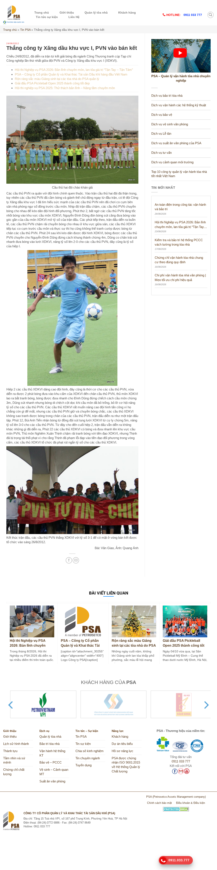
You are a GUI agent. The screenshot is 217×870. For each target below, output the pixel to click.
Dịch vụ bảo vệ (161, 114)
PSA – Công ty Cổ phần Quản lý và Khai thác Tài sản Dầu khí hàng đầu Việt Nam (71, 74)
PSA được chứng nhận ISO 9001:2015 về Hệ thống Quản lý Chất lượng (126, 765)
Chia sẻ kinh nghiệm (89, 751)
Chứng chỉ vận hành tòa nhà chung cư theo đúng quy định (179, 260)
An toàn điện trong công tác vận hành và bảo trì (180, 207)
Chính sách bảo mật (159, 802)
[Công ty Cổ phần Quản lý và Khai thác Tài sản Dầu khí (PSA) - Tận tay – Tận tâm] (13, 15)
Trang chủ (41, 12)
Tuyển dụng (83, 765)
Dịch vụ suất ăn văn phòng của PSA (176, 143)
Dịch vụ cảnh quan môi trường (172, 162)
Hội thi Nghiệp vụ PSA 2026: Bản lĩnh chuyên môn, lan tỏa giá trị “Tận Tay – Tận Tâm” (74, 69)
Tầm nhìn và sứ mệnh (14, 760)
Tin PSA (25, 29)
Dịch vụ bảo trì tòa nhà (166, 95)
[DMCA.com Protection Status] (176, 807)
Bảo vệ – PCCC (50, 762)
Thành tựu (10, 751)
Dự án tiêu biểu (122, 744)
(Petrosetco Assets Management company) (179, 796)
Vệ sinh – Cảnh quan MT (53, 772)
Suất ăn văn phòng (52, 781)
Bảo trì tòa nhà (49, 744)
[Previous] (11, 705)
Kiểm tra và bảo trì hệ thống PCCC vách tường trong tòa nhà (179, 242)
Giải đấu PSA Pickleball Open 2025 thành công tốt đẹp (52, 83)
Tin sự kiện (83, 744)
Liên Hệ (73, 17)
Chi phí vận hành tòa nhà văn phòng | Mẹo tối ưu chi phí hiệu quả (180, 277)
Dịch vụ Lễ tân (161, 133)
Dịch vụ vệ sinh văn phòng (169, 124)
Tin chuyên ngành (87, 758)
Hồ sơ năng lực (122, 751)
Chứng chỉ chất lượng (13, 772)
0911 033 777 (181, 761)
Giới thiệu (67, 12)
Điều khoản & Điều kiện (190, 802)
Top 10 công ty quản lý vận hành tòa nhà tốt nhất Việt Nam (179, 174)
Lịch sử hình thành (16, 744)
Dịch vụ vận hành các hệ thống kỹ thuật (178, 105)
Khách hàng (127, 12)
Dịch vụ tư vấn (161, 152)
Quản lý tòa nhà (96, 12)
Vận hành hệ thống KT (52, 753)
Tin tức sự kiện (47, 17)
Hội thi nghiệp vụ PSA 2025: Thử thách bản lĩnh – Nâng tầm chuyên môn (65, 88)
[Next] (206, 705)
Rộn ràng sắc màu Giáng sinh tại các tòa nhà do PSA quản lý (57, 79)
